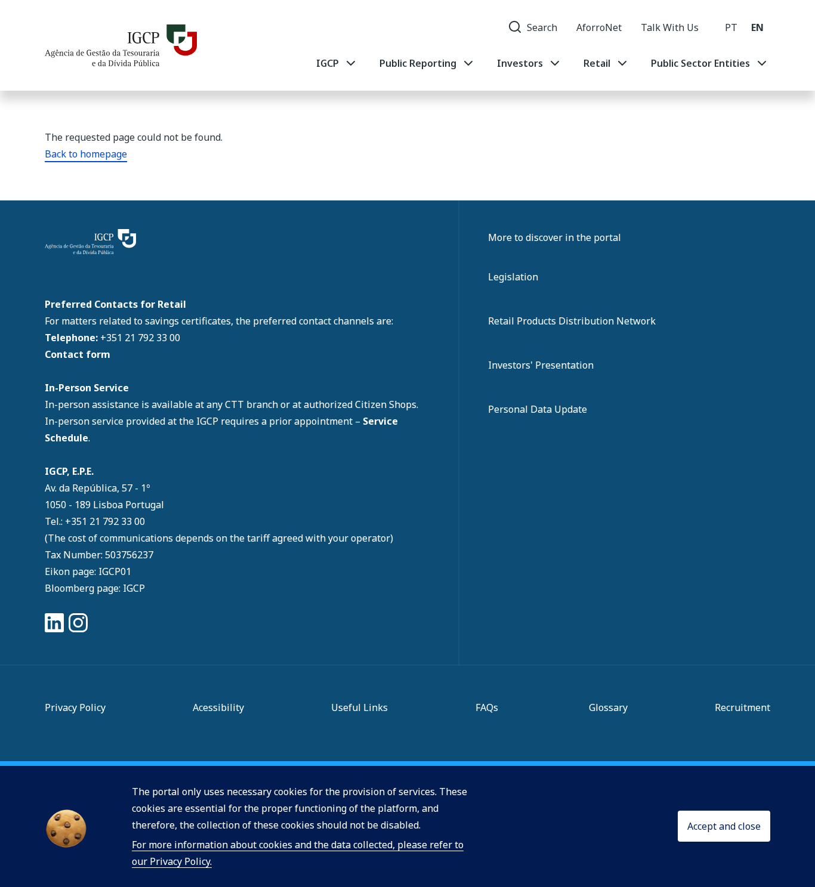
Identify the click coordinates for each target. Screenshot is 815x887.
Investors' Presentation (541, 365)
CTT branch (252, 404)
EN (757, 27)
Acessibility (218, 707)
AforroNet (599, 27)
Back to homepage (86, 153)
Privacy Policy (75, 707)
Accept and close (724, 826)
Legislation (513, 276)
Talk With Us (670, 27)
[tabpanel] (542, 63)
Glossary (608, 707)
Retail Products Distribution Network (572, 320)
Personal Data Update (537, 409)
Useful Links (359, 707)
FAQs (487, 707)
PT (731, 27)
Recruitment (742, 707)
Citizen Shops (385, 404)
